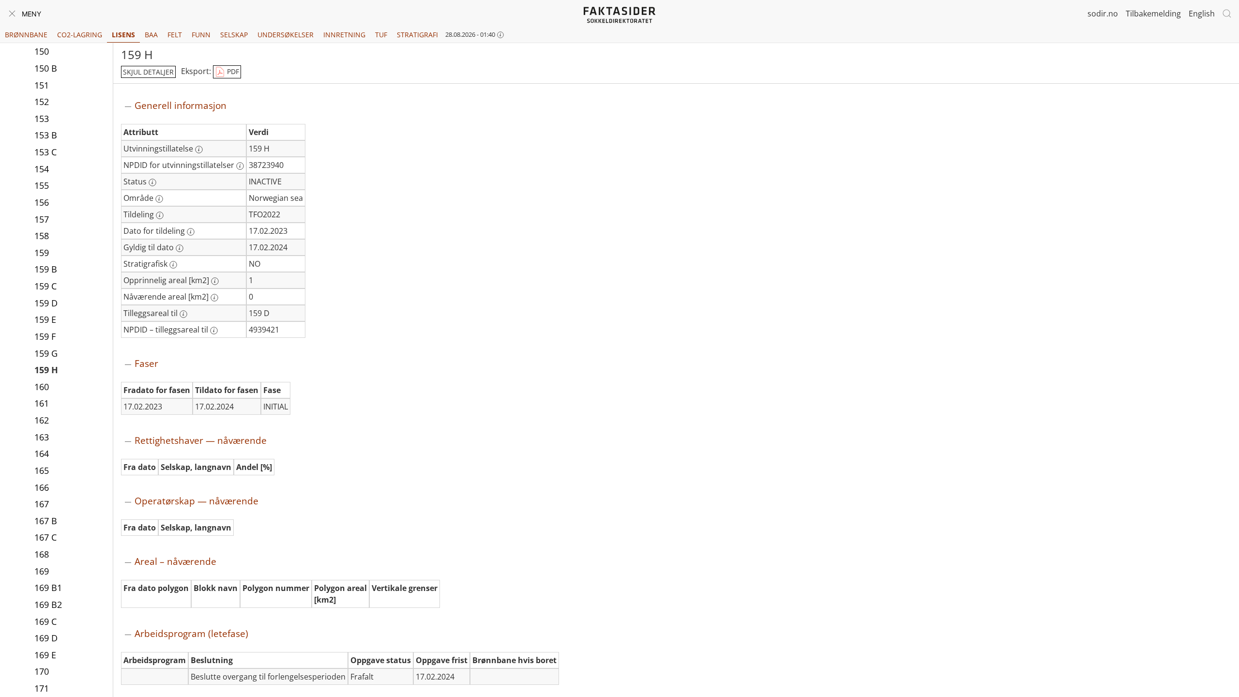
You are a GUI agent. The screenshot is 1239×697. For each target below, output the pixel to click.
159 (41, 252)
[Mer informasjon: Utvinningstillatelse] (199, 149)
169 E (45, 655)
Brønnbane (26, 34)
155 (41, 185)
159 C (45, 286)
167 (41, 504)
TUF (381, 34)
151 (41, 85)
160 (41, 387)
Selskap (234, 34)
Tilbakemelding (1153, 13)
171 (41, 688)
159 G (46, 353)
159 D (46, 303)
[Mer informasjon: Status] (152, 182)
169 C (45, 621)
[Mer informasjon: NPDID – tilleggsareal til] (214, 330)
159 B (45, 269)
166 (41, 487)
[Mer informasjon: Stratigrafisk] (173, 265)
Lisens (123, 34)
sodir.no (1103, 13)
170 (41, 671)
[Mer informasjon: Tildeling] (160, 215)
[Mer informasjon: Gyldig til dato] (179, 248)
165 (41, 470)
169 (41, 571)
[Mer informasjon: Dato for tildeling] (191, 232)
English (1202, 13)
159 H (46, 370)
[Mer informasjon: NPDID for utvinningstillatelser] (240, 166)
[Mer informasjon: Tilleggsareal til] (183, 314)
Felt (174, 34)
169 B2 (48, 604)
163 (41, 437)
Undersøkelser (285, 34)
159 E (45, 319)
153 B (45, 135)
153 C (45, 152)
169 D (46, 638)
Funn (201, 34)
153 (41, 118)
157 (41, 219)
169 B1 (48, 587)
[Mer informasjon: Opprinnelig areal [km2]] (215, 281)
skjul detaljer (148, 71)
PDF (232, 71)
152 (41, 101)
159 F (45, 336)
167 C (45, 537)
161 (41, 403)
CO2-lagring (79, 34)
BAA (151, 34)
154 (41, 169)
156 (41, 202)
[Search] (1227, 13)
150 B (45, 68)
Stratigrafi (417, 34)
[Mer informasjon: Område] (159, 199)
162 (41, 420)
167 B (45, 521)
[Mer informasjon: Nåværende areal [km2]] (214, 298)
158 (41, 236)
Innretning (344, 34)
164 (41, 453)
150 (41, 51)
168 (41, 554)
